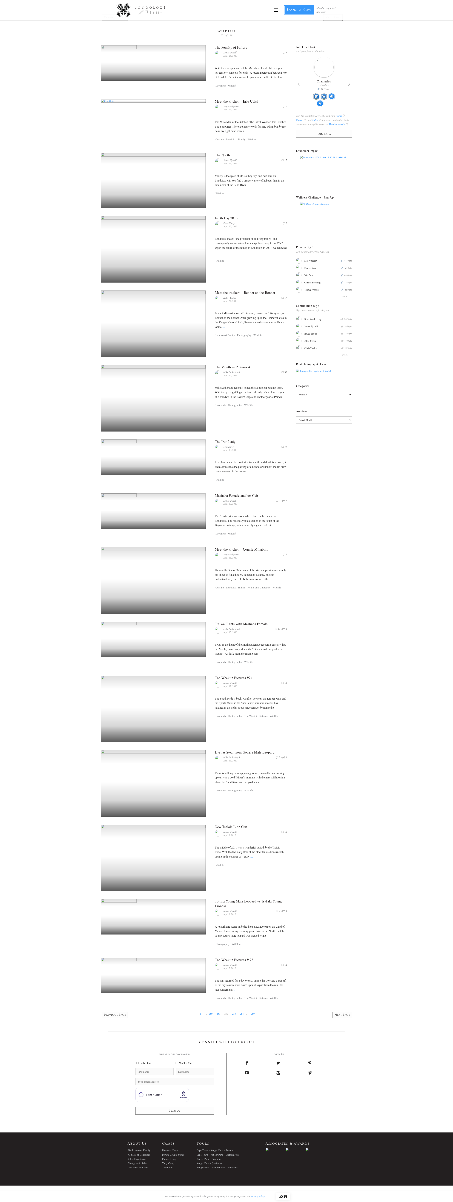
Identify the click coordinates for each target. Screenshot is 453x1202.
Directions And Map (138, 1167)
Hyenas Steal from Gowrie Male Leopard (244, 752)
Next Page (342, 1015)
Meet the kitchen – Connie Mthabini (241, 549)
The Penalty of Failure (231, 47)
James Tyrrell (230, 52)
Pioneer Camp (169, 1159)
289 (253, 1013)
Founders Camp (170, 1150)
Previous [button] (298, 84)
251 (218, 1013)
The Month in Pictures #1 (233, 367)
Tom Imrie (228, 446)
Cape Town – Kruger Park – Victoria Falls (218, 1154)
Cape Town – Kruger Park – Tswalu (215, 1150)
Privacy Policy (258, 1196)
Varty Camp (168, 1163)
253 (234, 1013)
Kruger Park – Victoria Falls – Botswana (217, 1167)
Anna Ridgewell (231, 106)
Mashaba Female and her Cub (236, 495)
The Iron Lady (225, 441)
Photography (244, 335)
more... (345, 296)
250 (211, 1013)
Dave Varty (228, 223)
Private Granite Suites (173, 1154)
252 (226, 1013)
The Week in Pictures (256, 716)
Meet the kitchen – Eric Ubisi (236, 101)
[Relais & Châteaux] (316, 1149)
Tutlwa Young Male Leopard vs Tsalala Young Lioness (248, 903)
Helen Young (229, 297)
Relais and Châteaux (259, 587)
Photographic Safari (138, 1163)
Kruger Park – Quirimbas (209, 1163)
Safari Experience (136, 1159)
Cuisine (220, 139)
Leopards (221, 85)
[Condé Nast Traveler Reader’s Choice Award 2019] (276, 1149)
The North (222, 155)
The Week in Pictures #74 (233, 677)
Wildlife (232, 85)
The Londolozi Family (139, 1150)
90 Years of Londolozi (139, 1154)
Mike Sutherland (231, 372)
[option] (324, 83)
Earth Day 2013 (226, 218)
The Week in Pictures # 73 (234, 959)
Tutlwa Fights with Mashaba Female (241, 623)
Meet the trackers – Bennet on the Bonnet (245, 292)
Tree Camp (167, 1167)
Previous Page (115, 1015)
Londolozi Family (235, 139)
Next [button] (349, 84)
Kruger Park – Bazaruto (208, 1159)
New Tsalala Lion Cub (231, 826)
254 (242, 1013)
